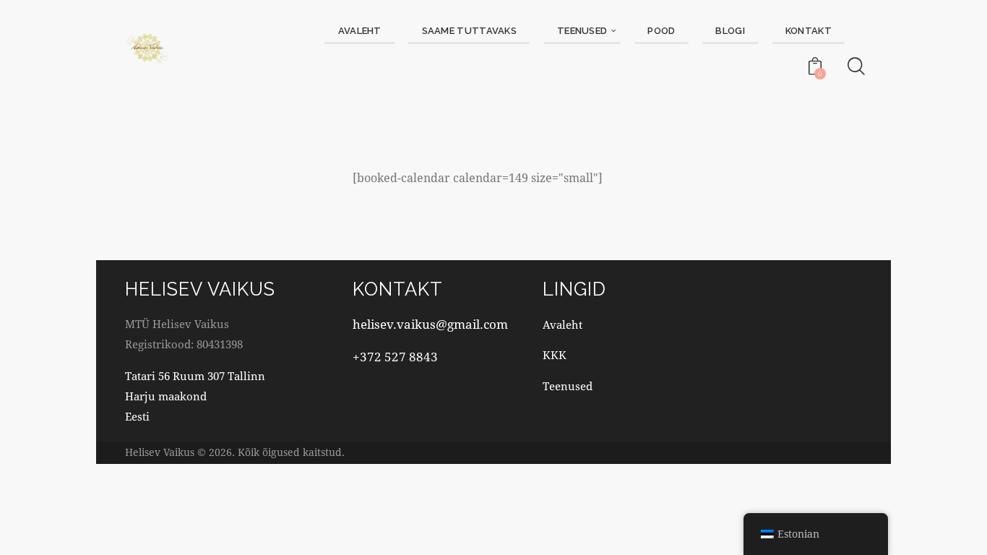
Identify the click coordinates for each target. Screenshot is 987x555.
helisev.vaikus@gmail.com (430, 324)
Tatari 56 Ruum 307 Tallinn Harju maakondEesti (195, 396)
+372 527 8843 (395, 356)
